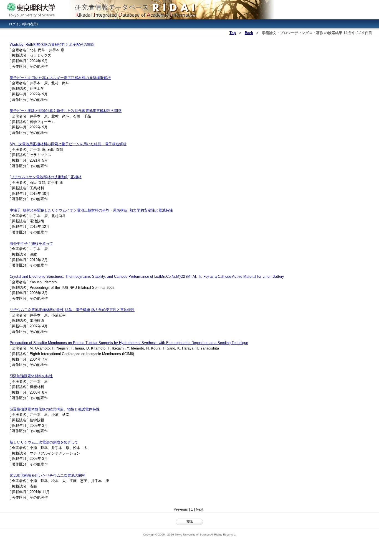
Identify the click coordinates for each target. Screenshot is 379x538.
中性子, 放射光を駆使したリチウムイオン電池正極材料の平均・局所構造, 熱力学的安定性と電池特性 (91, 210)
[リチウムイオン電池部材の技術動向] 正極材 (46, 177)
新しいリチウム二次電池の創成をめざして (44, 442)
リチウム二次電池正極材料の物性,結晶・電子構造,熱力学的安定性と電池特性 (72, 310)
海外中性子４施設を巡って (31, 243)
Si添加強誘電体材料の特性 (31, 376)
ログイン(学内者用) (23, 24)
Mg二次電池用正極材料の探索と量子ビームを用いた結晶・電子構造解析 (68, 144)
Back (249, 33)
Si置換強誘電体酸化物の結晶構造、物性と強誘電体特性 (55, 409)
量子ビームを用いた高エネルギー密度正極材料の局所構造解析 (60, 78)
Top (232, 33)
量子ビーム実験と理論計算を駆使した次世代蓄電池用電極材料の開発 (66, 111)
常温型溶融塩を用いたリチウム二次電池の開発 (47, 475)
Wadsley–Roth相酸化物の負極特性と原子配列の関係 (52, 44)
